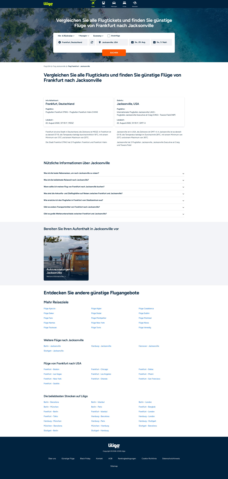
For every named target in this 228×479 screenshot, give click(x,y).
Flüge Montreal (145, 318)
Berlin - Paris (96, 407)
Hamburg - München (52, 421)
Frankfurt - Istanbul (99, 411)
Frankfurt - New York (52, 379)
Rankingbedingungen (127, 458)
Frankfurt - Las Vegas (53, 374)
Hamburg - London (147, 416)
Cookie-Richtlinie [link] (149, 458)
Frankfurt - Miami (146, 374)
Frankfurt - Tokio (51, 416)
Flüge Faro (48, 318)
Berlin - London (145, 402)
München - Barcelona (53, 426)
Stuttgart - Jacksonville (54, 351)
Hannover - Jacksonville (149, 346)
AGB (110, 458)
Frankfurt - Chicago (99, 369)
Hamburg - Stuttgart (147, 421)
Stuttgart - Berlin (51, 430)
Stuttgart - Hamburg (100, 430)
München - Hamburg (100, 426)
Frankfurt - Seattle (51, 383)
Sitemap (114, 466)
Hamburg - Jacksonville (101, 346)
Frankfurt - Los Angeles (101, 374)
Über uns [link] (52, 458)
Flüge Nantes (49, 323)
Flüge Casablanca (146, 308)
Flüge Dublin (144, 313)
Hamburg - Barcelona (100, 416)
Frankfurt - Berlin (51, 411)
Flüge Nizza (144, 323)
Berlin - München (51, 407)
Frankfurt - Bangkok (147, 407)
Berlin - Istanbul (97, 402)
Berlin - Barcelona (51, 402)
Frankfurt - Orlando (99, 379)
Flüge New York (98, 323)
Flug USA (47, 66)
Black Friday (85, 458)
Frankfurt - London (146, 411)
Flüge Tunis (96, 327)
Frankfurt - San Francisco (149, 379)
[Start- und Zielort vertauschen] (92, 42)
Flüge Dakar (49, 313)
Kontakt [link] (99, 458)
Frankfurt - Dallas (146, 369)
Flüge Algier (96, 308)
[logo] (48, 4)
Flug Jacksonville (59, 66)
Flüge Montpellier (98, 318)
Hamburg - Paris (98, 421)
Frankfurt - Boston (51, 369)
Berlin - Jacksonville (52, 346)
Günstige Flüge (68, 458)
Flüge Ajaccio (49, 308)
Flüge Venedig (145, 327)
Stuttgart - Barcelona (148, 426)
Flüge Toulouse (50, 327)
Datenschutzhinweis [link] (171, 458)
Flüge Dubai (96, 313)
